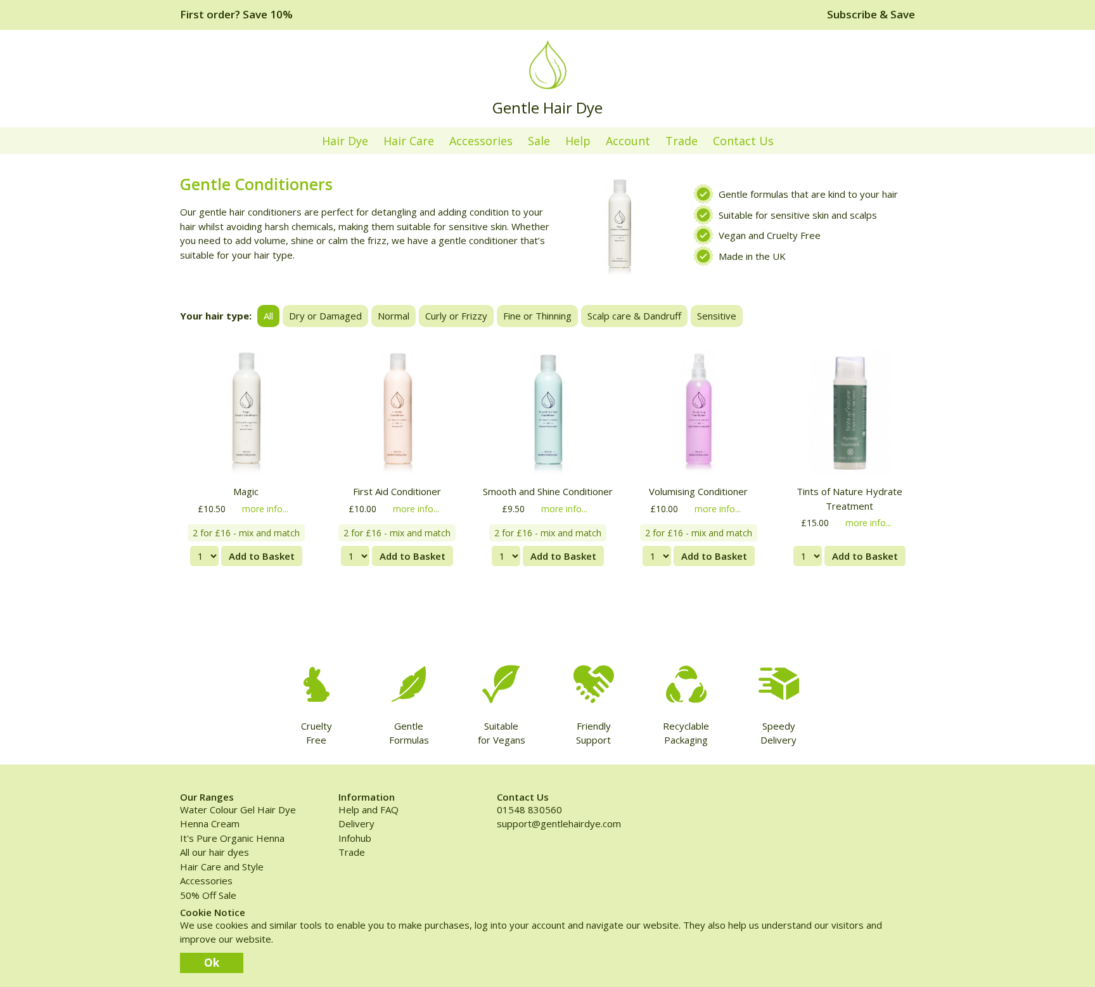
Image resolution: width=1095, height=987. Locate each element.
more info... (265, 509)
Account (628, 140)
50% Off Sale (208, 895)
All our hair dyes (214, 852)
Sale (539, 140)
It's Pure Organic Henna (232, 838)
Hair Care (408, 140)
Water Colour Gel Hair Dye (238, 809)
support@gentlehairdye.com (559, 823)
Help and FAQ (368, 809)
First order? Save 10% (236, 15)
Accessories (481, 140)
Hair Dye (345, 140)
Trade (681, 140)
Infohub (354, 838)
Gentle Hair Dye (547, 107)
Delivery (356, 823)
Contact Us (743, 140)
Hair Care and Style (222, 866)
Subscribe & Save (871, 15)
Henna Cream (210, 823)
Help (578, 140)
